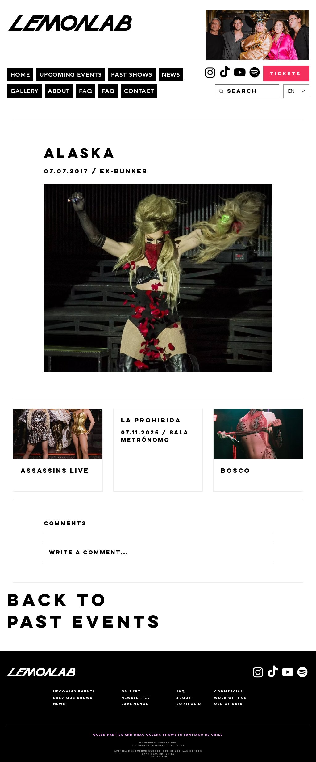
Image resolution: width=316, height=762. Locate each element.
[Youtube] (240, 72)
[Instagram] (210, 72)
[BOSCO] (258, 434)
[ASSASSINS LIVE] (57, 434)
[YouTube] (287, 672)
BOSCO (236, 470)
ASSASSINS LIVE (55, 470)
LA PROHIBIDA (151, 420)
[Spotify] (254, 72)
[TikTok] (225, 72)
